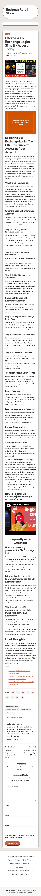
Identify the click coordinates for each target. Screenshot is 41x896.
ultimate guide (10, 713)
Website (7, 825)
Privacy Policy (26, 860)
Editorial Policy (19, 867)
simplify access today (26, 709)
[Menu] (8, 18)
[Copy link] (22, 697)
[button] (13, 740)
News (7, 34)
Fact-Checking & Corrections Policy (19, 870)
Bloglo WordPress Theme (24, 893)
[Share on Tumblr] (12, 697)
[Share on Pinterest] (33, 692)
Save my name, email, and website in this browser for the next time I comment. (19, 836)
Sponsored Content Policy (20, 874)
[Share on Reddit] (7, 697)
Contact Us (10, 856)
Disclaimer (26, 863)
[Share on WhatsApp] (28, 692)
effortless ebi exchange (12, 706)
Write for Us (28, 856)
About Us (19, 856)
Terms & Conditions (15, 863)
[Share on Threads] (17, 697)
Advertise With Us (14, 860)
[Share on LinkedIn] (23, 692)
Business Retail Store (17, 11)
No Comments (12, 55)
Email (7, 815)
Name (7, 805)
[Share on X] (18, 692)
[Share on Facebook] (13, 692)
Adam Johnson (14, 724)
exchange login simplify (12, 709)
